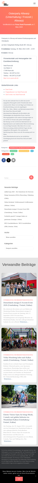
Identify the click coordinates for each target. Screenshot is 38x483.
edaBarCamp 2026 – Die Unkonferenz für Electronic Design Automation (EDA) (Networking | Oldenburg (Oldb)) (19, 195)
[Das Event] (5, 3)
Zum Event (8, 89)
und (12, 154)
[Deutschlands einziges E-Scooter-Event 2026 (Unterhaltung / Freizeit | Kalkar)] (19, 284)
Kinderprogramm (24, 151)
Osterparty (6, 154)
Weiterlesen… (24, 322)
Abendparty (13, 151)
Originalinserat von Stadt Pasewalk (16, 92)
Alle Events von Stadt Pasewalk (15, 94)
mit (32, 151)
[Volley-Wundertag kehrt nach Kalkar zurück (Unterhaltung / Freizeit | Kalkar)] (19, 339)
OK (19, 479)
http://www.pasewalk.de (11, 78)
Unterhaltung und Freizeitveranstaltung (22, 147)
